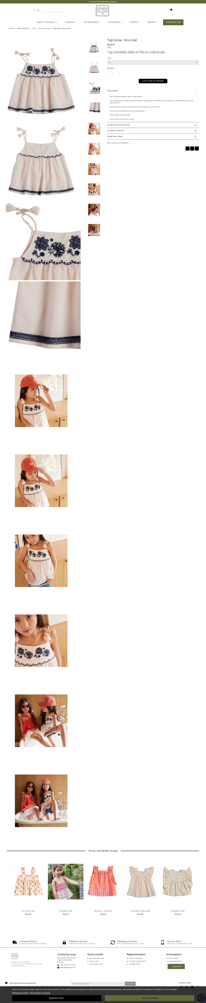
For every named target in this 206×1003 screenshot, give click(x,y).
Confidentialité (134, 964)
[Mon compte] (166, 10)
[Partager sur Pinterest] (197, 148)
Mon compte (173, 958)
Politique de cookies (20, 993)
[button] (141, 40)
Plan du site (94, 961)
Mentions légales (135, 958)
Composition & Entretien (118, 125)
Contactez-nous (96, 964)
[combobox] (52, 10)
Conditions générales (137, 961)
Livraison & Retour (115, 131)
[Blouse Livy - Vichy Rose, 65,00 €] (103, 886)
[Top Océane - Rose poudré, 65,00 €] (140, 886)
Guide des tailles (115, 136)
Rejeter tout (56, 998)
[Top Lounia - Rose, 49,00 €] (28, 886)
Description (112, 91)
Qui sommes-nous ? (97, 958)
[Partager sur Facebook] (187, 148)
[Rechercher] (63, 10)
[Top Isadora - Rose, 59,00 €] (65, 886)
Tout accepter (149, 998)
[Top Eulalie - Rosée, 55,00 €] (178, 886)
